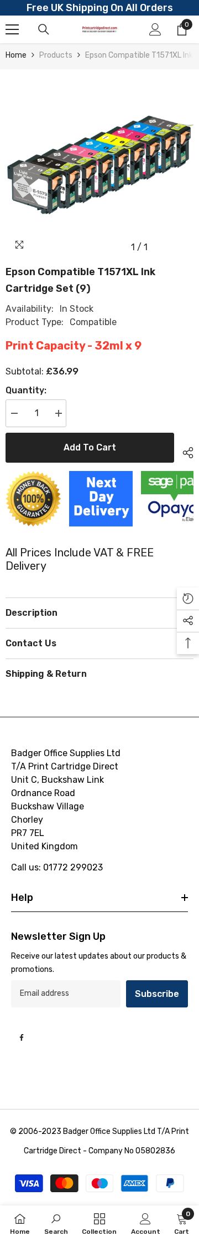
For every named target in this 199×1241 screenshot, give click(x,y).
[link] (56, 1223)
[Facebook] (21, 1037)
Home (16, 55)
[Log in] (155, 29)
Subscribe (157, 994)
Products (55, 55)
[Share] (183, 451)
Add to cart (90, 447)
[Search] (43, 29)
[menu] (12, 29)
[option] (99, 163)
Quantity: (26, 390)
